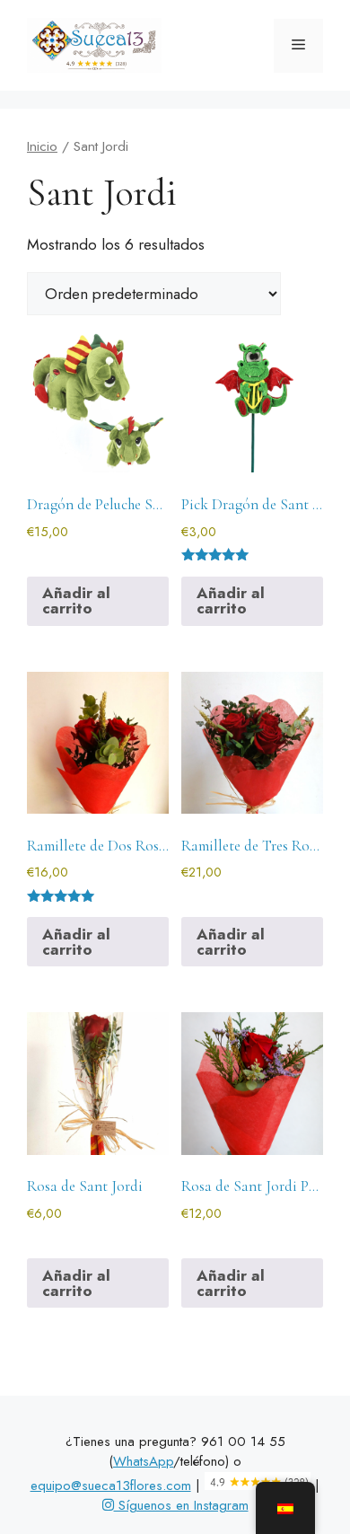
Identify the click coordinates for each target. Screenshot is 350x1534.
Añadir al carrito (76, 600)
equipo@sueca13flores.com (111, 1485)
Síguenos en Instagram (181, 1505)
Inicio (42, 146)
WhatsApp (143, 1461)
